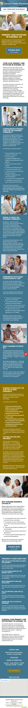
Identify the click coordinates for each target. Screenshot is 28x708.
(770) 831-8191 (14, 657)
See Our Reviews (14, 671)
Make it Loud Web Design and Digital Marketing (15, 705)
